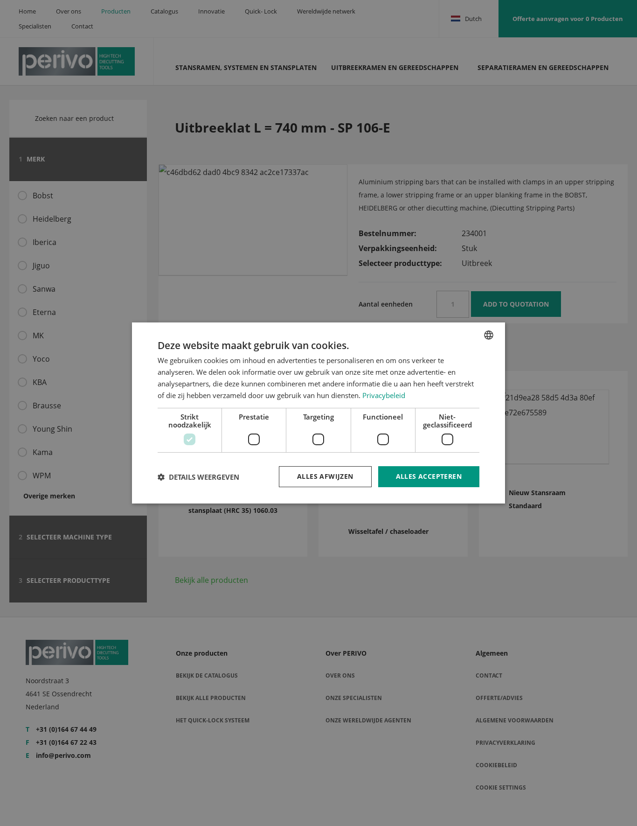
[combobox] (488, 335)
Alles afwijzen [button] (325, 476)
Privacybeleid (383, 395)
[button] (198, 477)
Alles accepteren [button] (429, 476)
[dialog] (318, 413)
